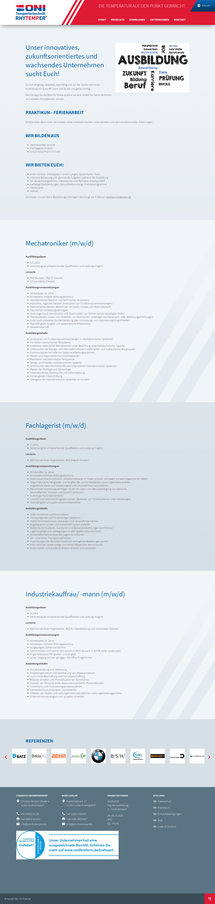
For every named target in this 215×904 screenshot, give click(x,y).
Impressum (164, 807)
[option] (19, 756)
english (206, 5)
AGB (160, 820)
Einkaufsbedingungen (170, 814)
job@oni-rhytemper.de (118, 197)
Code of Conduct (167, 826)
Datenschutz (164, 801)
